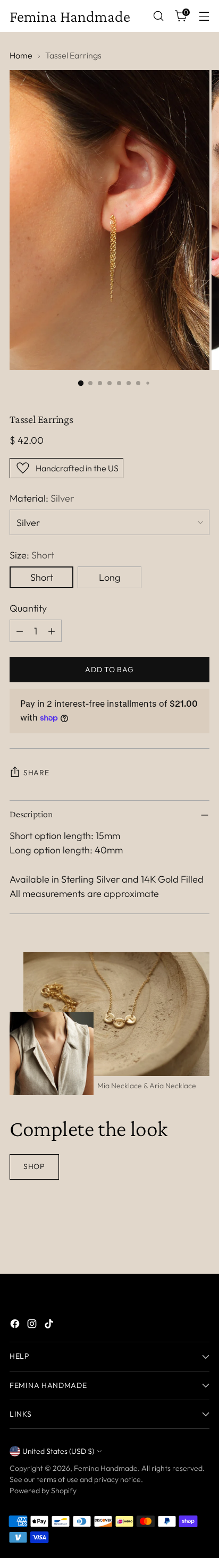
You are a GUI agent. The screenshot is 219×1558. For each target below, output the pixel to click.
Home (21, 55)
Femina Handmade (106, 1468)
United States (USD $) (58, 1451)
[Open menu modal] (204, 16)
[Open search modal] (158, 16)
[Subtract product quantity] (19, 630)
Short (41, 577)
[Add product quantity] (51, 630)
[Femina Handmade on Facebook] (16, 1325)
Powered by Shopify (43, 1490)
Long (110, 577)
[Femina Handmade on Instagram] (33, 1325)
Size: (32, 555)
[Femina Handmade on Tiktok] (50, 1325)
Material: (42, 498)
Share (36, 772)
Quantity (28, 608)
